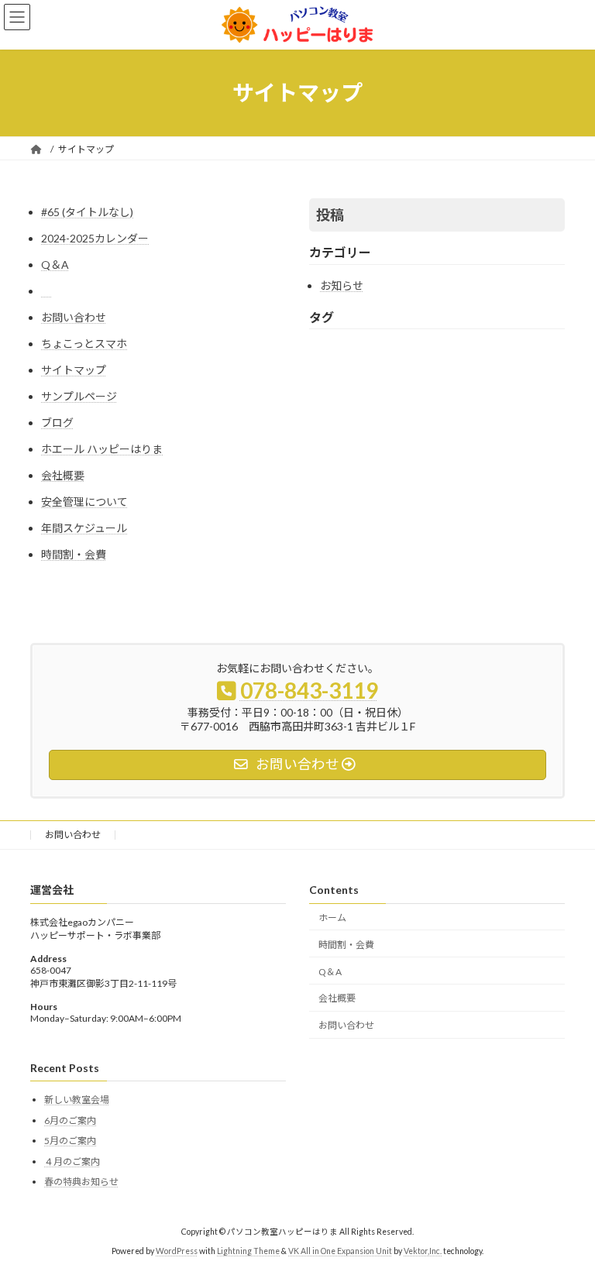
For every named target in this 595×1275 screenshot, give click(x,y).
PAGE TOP (566, 1221)
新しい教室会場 (76, 1099)
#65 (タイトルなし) (87, 211)
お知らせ (341, 285)
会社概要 (62, 475)
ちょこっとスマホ (84, 343)
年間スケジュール (84, 527)
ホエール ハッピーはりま (102, 448)
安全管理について (84, 501)
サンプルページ (79, 396)
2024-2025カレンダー (95, 238)
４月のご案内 (72, 1161)
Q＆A (55, 264)
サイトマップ (73, 369)
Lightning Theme (248, 1251)
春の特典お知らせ (81, 1181)
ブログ (57, 422)
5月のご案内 (70, 1140)
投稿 (330, 214)
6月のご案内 (70, 1120)
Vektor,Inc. (423, 1251)
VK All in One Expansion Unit (340, 1251)
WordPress (177, 1251)
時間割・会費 (73, 554)
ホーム (332, 917)
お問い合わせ (73, 317)
